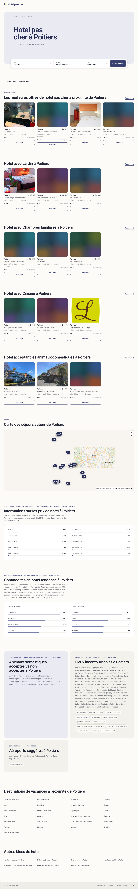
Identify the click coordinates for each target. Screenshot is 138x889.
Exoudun (107, 816)
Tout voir (129, 98)
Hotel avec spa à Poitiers (79, 860)
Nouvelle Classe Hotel (11, 391)
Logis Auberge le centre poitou (15, 198)
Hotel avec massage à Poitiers (48, 865)
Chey (6, 816)
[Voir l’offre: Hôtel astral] (52, 244)
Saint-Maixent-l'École (11, 832)
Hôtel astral (41, 261)
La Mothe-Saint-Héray (78, 805)
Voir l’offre (19, 142)
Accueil (16, 16)
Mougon (40, 827)
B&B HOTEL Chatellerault (46, 391)
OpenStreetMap (125, 488)
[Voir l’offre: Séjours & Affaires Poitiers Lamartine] (52, 114)
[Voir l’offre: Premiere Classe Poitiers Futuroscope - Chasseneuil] (85, 114)
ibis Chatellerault (76, 261)
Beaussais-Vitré (9, 821)
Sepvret (40, 816)
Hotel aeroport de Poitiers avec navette (18, 865)
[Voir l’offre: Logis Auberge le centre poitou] (19, 180)
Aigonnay (74, 827)
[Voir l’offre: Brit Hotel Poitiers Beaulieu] (52, 310)
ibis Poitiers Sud (75, 198)
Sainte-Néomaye (10, 810)
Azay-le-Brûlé (42, 821)
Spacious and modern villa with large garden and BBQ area (91, 391)
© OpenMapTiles (109, 488)
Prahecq (107, 799)
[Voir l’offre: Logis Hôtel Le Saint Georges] (85, 310)
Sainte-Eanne (108, 821)
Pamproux (74, 799)
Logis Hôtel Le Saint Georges (80, 327)
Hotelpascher (16, 4)
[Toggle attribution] (131, 488)
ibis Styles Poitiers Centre (13, 327)
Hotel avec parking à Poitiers (114, 860)
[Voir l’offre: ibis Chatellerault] (85, 244)
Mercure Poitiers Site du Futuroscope (50, 198)
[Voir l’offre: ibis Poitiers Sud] (85, 180)
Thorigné (107, 827)
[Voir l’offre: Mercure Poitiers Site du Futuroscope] (52, 180)
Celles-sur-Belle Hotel (11, 799)
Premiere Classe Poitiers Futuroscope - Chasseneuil (88, 132)
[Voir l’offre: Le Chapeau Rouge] (19, 114)
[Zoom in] (131, 432)
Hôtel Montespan (109, 132)
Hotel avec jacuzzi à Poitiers (47, 860)
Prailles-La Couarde (44, 810)
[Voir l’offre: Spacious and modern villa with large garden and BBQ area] (85, 374)
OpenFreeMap (100, 488)
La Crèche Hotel (43, 799)
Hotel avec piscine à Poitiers (14, 860)
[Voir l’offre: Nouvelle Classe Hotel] (19, 374)
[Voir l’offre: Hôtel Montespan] (118, 114)
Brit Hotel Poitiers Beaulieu (46, 327)
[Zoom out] (131, 435)
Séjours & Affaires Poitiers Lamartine (49, 132)
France (22, 16)
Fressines (40, 805)
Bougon (106, 805)
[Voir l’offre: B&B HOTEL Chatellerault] (52, 374)
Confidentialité (100, 885)
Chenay (106, 810)
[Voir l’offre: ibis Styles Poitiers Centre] (19, 310)
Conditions (111, 885)
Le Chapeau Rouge (10, 132)
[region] (69, 460)
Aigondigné (75, 810)
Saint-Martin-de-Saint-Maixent (81, 821)
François (7, 827)
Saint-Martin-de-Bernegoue (80, 816)
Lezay (6, 805)
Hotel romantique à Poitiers (80, 865)
